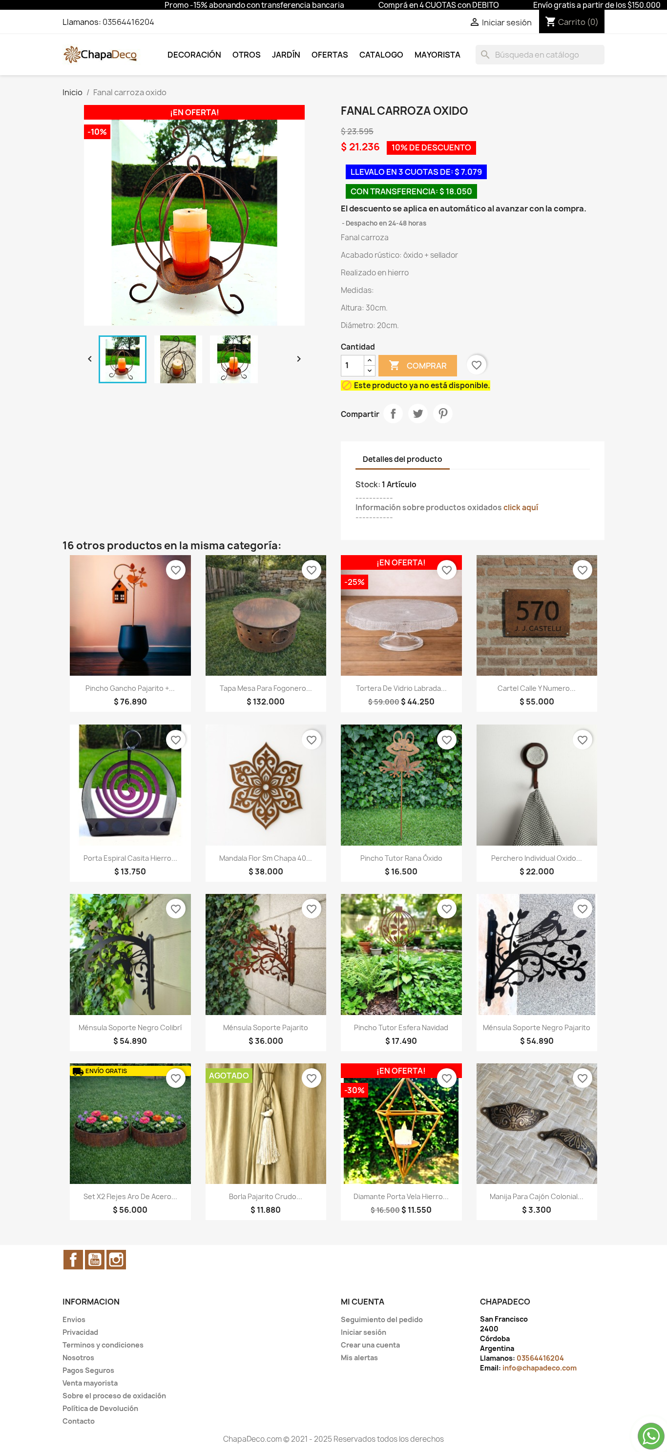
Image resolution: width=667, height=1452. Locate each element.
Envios (74, 1319)
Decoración (194, 54)
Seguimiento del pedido (382, 1319)
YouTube (94, 1259)
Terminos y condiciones (103, 1344)
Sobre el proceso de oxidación (114, 1395)
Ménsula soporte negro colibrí (130, 1027)
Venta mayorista (90, 1383)
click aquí (520, 507)
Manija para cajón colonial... (537, 1196)
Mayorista (437, 54)
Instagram (116, 1259)
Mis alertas (359, 1357)
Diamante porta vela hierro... (401, 1196)
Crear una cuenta (370, 1344)
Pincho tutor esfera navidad (401, 1027)
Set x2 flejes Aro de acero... (130, 1196)
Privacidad (80, 1332)
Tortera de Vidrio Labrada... (401, 688)
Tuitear (418, 413)
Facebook (73, 1259)
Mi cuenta (362, 1301)
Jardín (286, 54)
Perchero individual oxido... (536, 858)
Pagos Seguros (88, 1370)
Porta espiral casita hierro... (130, 858)
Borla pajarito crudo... (265, 1196)
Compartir (393, 413)
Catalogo (381, 54)
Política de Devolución (100, 1408)
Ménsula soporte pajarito (265, 1027)
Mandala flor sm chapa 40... (265, 858)
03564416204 (128, 22)
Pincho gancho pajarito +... (130, 688)
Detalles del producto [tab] (402, 459)
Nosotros (78, 1357)
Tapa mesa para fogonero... (266, 688)
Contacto (79, 1421)
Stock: (367, 484)
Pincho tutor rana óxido (401, 858)
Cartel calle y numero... (537, 688)
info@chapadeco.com (539, 1367)
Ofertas (330, 54)
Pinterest (443, 413)
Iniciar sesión (363, 1332)
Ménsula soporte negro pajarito (536, 1027)
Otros (246, 54)
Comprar (418, 365)
